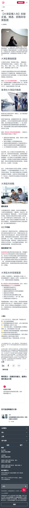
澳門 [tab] (21, 445)
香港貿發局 (4, 252)
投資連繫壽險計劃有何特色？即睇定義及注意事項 (18, 418)
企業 (3, 436)
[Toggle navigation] (27, 2)
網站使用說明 (4, 491)
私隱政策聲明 (18, 497)
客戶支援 (4, 440)
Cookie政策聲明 (4, 493)
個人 (3, 432)
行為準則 (17, 491)
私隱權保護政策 (11, 491)
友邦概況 (4, 428)
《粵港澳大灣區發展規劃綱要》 (12, 132)
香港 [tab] (8, 445)
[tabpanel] (14, 464)
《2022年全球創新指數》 (11, 81)
